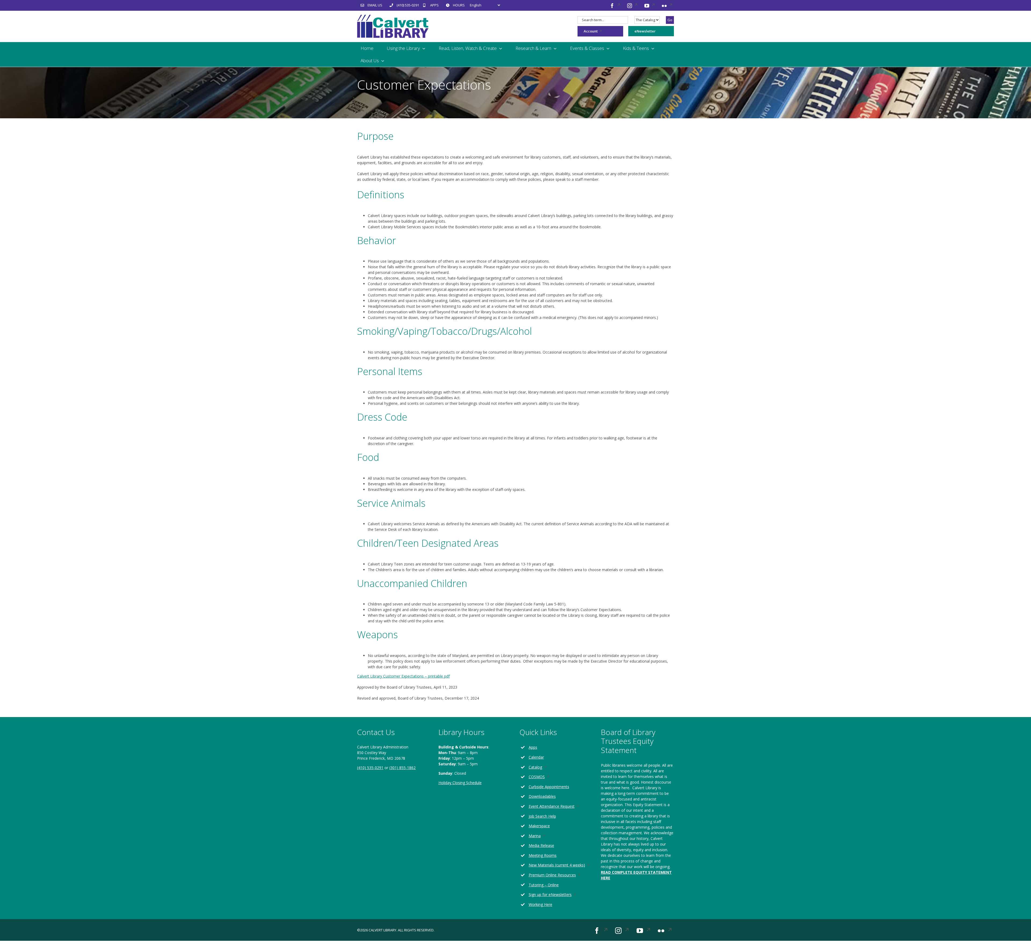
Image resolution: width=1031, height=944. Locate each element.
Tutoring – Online (544, 884)
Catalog (542, 767)
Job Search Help (542, 816)
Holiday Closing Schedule (460, 782)
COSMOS (543, 777)
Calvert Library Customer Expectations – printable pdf (403, 676)
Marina (541, 836)
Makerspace (539, 825)
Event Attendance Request (558, 806)
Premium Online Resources (559, 875)
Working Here (540, 904)
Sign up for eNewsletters (557, 895)
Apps (533, 747)
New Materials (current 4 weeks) (561, 865)
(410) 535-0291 (370, 767)
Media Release (541, 845)
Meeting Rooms (543, 855)
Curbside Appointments (549, 786)
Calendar (536, 757)
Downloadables (542, 796)
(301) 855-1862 (402, 767)
